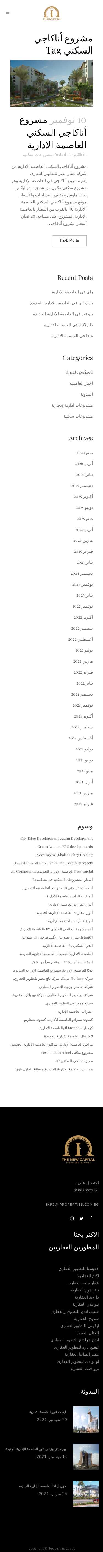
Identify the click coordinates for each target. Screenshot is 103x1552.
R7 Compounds (24, 871)
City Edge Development (39, 838)
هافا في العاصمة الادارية (72, 335)
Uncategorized (79, 372)
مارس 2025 (83, 540)
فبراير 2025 (83, 551)
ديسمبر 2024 (82, 573)
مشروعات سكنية (37, 154)
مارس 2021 (83, 792)
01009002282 (86, 1190)
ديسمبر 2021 (82, 694)
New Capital (46, 854)
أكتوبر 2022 (83, 617)
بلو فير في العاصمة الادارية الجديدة (63, 313)
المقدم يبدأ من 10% (78, 961)
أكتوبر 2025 (83, 496)
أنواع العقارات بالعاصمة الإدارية (69, 896)
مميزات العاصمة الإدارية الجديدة (69, 1069)
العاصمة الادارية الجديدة (37, 953)
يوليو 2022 (84, 650)
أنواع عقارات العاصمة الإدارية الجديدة (65, 912)
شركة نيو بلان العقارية (29, 994)
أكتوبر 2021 (83, 716)
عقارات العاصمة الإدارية (75, 1011)
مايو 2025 (85, 518)
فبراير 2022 (83, 672)
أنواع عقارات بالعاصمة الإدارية (70, 920)
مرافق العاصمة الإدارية (76, 1044)
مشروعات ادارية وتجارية (72, 405)
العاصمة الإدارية (54, 945)
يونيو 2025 (84, 507)
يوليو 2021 (84, 749)
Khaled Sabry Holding (75, 854)
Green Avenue (48, 846)
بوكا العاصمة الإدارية (78, 970)
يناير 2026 (84, 474)
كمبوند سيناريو (35, 1019)
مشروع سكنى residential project (67, 1052)
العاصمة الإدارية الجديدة (75, 953)
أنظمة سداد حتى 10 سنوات (72, 887)
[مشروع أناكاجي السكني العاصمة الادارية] (51, 83)
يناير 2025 (85, 562)
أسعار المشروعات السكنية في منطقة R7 (62, 879)
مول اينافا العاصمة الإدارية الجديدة (43, 1486)
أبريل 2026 (84, 463)
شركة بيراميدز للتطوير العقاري (70, 994)
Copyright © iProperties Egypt (51, 1548)
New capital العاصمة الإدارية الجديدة (65, 871)
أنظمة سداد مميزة (36, 887)
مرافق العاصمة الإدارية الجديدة (34, 1044)
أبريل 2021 (84, 782)
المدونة (86, 394)
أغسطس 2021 (80, 738)
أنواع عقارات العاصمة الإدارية (71, 904)
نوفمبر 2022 (82, 606)
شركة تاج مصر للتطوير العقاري (37, 978)
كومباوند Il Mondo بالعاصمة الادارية (66, 1027)
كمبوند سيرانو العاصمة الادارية (70, 1019)
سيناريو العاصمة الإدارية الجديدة (37, 970)
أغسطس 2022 (80, 639)
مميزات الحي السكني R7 (74, 1060)
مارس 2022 (83, 661)
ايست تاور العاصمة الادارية (48, 1412)
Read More (69, 241)
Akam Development (77, 838)
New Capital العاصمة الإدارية (37, 863)
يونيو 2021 (84, 760)
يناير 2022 (84, 683)
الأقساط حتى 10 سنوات (39, 937)
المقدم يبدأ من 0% (47, 961)
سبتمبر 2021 (82, 727)
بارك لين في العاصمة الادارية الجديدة (61, 302)
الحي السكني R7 (80, 945)
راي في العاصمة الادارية (72, 291)
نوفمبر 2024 (82, 584)
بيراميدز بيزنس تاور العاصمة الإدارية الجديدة (36, 1449)
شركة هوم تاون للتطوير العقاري (69, 1003)
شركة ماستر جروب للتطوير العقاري (66, 986)
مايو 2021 (85, 771)
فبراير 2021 (83, 803)
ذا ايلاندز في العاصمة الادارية (68, 324)
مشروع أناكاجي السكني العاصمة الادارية (53, 132)
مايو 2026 (84, 452)
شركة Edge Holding (77, 978)
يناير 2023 (84, 595)
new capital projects (76, 863)
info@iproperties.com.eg (72, 1204)
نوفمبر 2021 (83, 705)
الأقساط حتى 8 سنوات (76, 937)
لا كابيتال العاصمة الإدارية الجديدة (68, 1036)
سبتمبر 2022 (82, 628)
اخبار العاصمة (81, 383)
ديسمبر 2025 (82, 485)
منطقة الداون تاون (29, 1069)
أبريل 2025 (84, 529)
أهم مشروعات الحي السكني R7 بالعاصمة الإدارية (57, 928)
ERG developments (77, 846)
